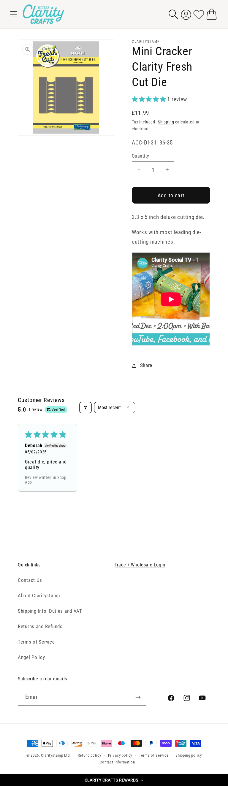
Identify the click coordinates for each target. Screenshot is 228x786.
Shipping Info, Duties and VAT (50, 611)
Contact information (117, 762)
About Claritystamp (39, 595)
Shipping (166, 122)
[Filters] (85, 407)
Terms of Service (36, 642)
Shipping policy (188, 755)
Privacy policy (120, 755)
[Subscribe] (138, 697)
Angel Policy (31, 657)
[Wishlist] (198, 14)
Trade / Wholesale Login (140, 565)
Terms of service (153, 755)
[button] (114, 780)
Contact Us (30, 580)
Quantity (140, 156)
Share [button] (146, 365)
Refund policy (89, 755)
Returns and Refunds (40, 626)
